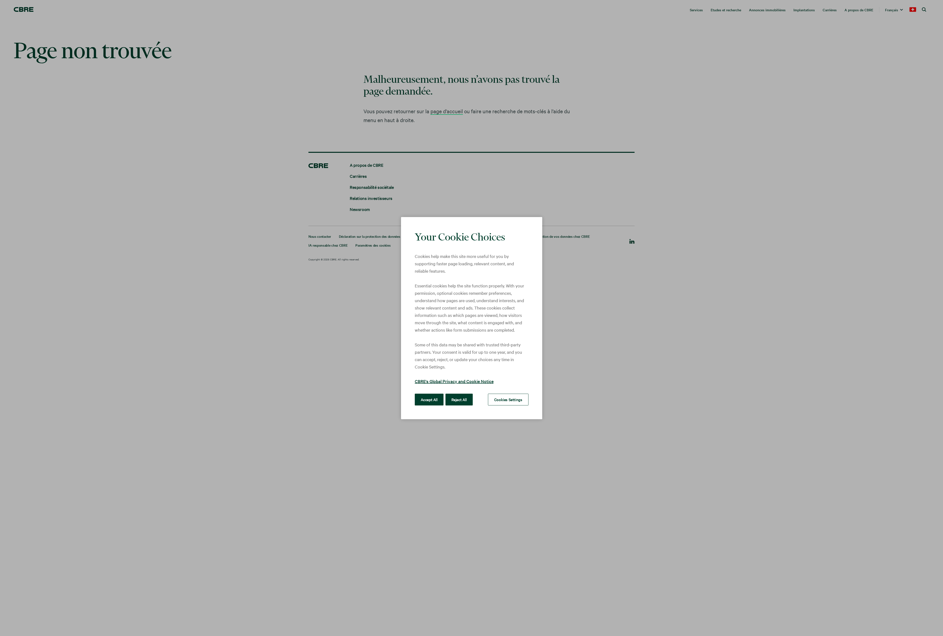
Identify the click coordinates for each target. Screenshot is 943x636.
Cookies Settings (508, 399)
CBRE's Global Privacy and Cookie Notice (454, 381)
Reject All (459, 399)
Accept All (429, 399)
